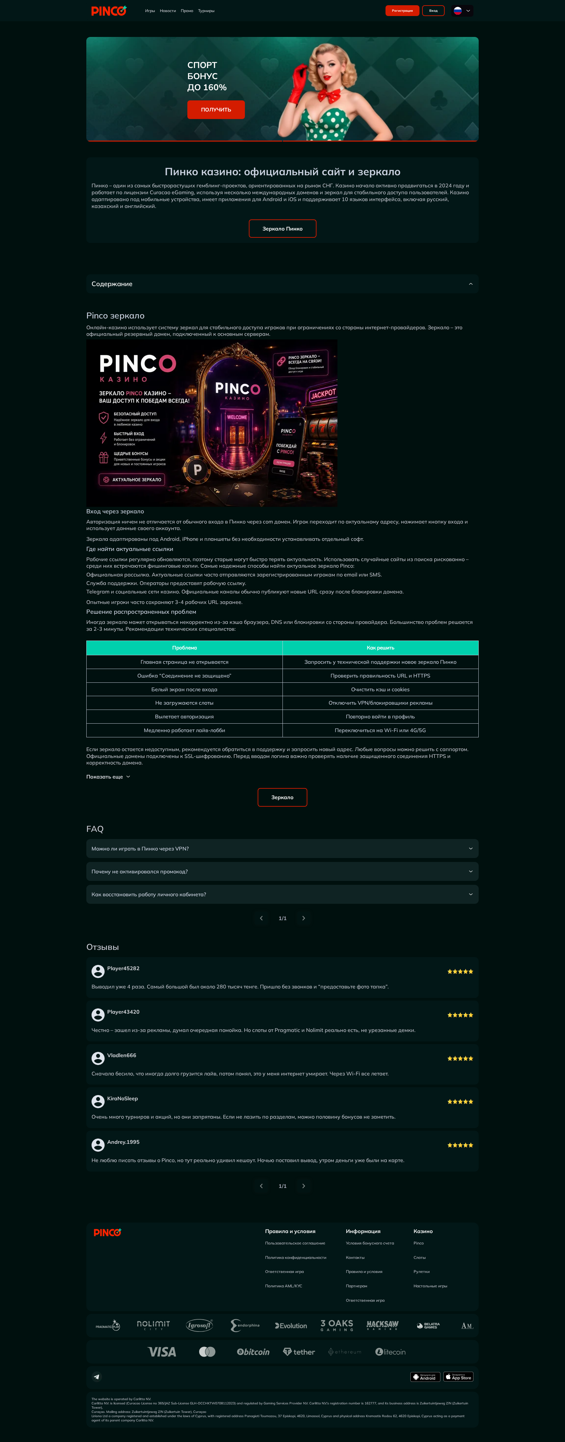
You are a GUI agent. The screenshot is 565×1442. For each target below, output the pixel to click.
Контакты (355, 1257)
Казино (423, 1231)
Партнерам (356, 1285)
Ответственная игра (284, 1271)
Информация (363, 1231)
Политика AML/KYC (283, 1285)
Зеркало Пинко (283, 228)
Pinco (419, 1243)
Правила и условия (290, 1231)
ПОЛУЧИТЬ (216, 109)
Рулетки (422, 1271)
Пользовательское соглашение (295, 1243)
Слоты (420, 1257)
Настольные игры (430, 1285)
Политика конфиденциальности (295, 1257)
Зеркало (282, 797)
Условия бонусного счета (370, 1243)
